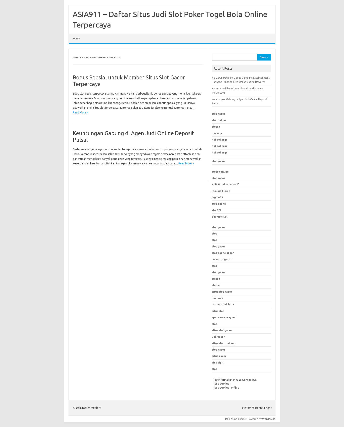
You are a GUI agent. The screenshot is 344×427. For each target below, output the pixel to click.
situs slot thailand (223, 343)
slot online (219, 120)
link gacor (218, 336)
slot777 (216, 210)
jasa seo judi (222, 383)
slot (214, 233)
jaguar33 (217, 197)
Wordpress (268, 418)
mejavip (217, 133)
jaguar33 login (221, 191)
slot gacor (218, 113)
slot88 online (220, 171)
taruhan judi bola (223, 304)
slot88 (216, 126)
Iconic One (231, 418)
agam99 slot (220, 216)
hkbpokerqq (220, 139)
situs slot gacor (222, 330)
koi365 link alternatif (225, 184)
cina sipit (218, 362)
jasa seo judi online (226, 387)
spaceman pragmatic (225, 317)
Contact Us (249, 379)
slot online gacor (223, 252)
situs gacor (219, 356)
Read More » (80, 112)
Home (76, 38)
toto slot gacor (222, 259)
